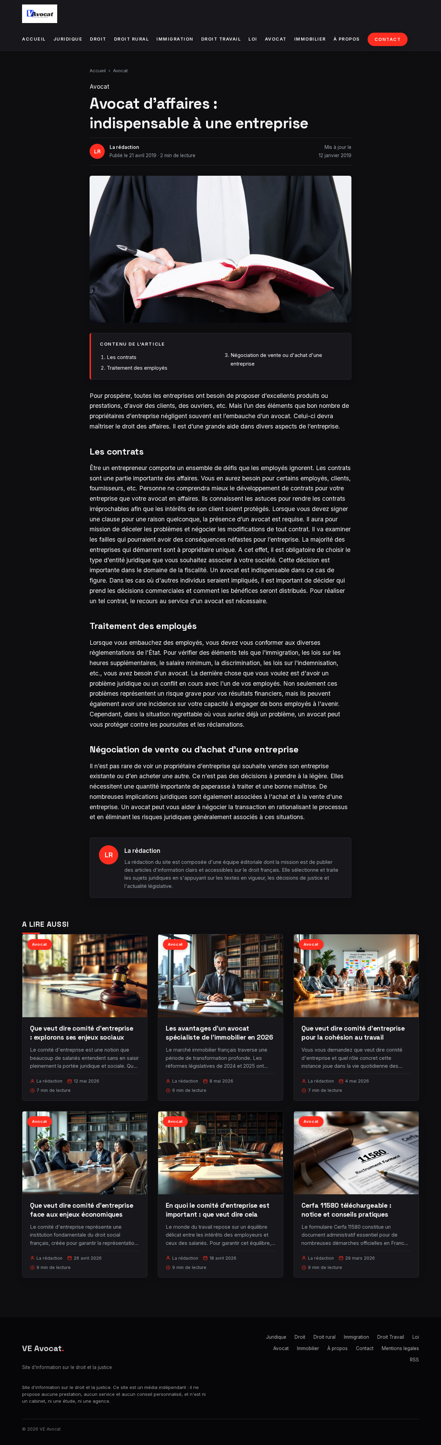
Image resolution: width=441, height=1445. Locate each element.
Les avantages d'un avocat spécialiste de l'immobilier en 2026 (219, 1033)
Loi (252, 39)
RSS (414, 1359)
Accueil (34, 39)
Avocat (276, 39)
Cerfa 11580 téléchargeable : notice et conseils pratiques (346, 1210)
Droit (98, 39)
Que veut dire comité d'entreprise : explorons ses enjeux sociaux (81, 1033)
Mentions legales (400, 1348)
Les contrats (121, 357)
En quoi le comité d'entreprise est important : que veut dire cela (217, 1210)
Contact (388, 39)
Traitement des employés (137, 368)
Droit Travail (221, 39)
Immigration (175, 39)
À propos (347, 39)
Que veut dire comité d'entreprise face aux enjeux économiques (81, 1210)
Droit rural (131, 39)
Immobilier (310, 39)
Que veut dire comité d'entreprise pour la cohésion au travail (353, 1033)
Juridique (68, 39)
